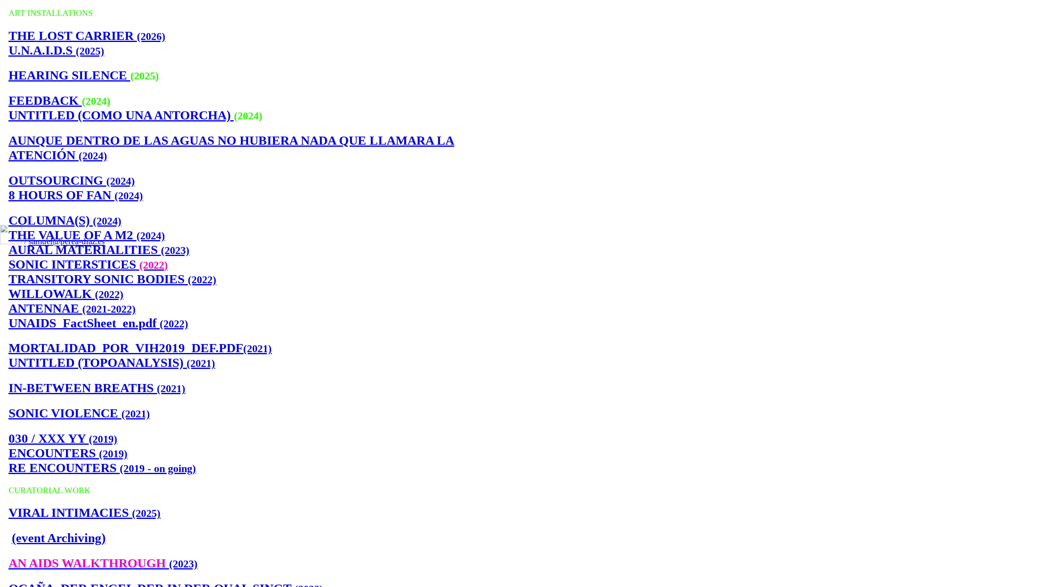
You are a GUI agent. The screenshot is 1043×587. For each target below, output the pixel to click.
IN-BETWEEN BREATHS (97, 388)
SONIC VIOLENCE (79, 413)
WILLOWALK (66, 294)
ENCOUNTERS (68, 453)
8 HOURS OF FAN (76, 195)
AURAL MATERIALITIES (99, 250)
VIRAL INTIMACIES (85, 512)
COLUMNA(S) (65, 220)
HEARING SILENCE (69, 75)
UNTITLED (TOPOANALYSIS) (112, 362)
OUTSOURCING (72, 180)
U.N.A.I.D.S (56, 50)
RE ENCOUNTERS (102, 468)
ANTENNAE (72, 308)
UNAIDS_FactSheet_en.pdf (98, 323)
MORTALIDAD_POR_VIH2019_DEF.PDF (140, 348)
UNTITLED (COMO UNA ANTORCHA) (121, 115)
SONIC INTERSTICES (88, 264)
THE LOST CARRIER (87, 36)
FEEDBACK (45, 100)
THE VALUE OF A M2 (87, 235)
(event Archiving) (59, 538)
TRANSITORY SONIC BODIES (112, 279)
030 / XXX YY (63, 438)
